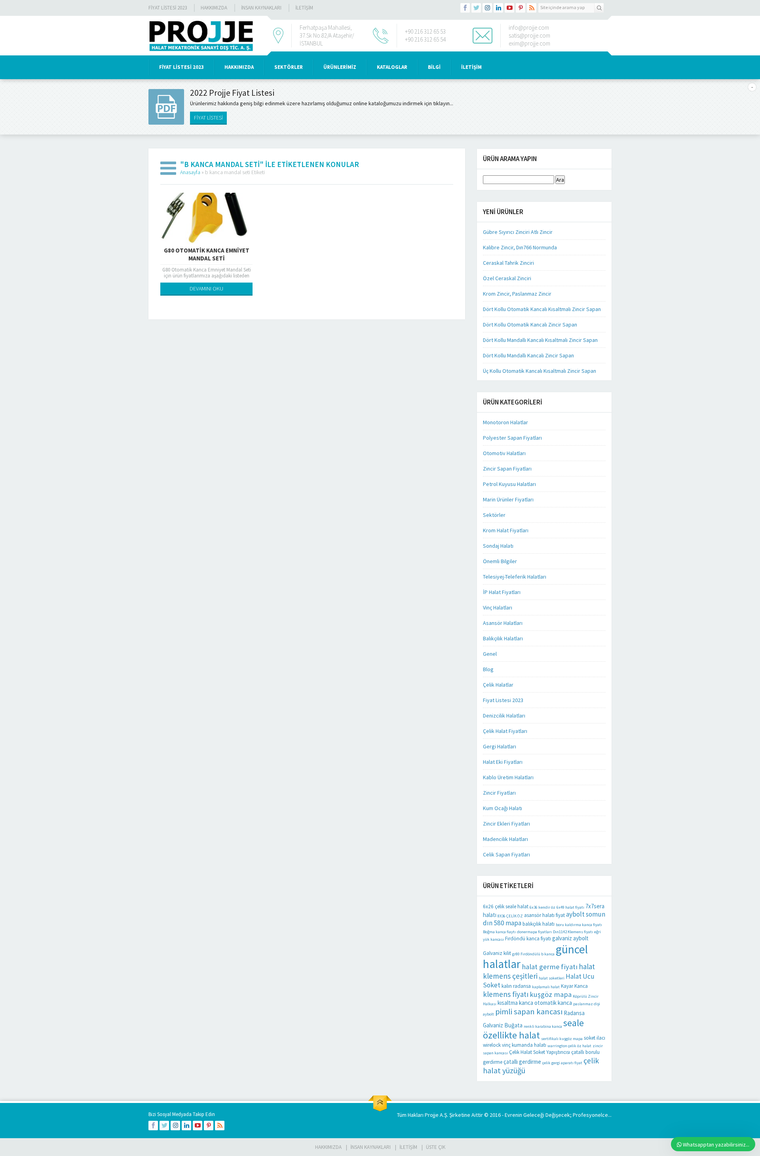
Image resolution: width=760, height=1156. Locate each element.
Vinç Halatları (497, 607)
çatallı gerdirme (522, 1061)
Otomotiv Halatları (504, 453)
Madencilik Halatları (505, 839)
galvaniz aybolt (570, 938)
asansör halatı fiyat (544, 915)
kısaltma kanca (515, 1002)
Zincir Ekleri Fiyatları (506, 823)
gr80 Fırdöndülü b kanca (533, 954)
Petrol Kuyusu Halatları (509, 484)
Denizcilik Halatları (504, 715)
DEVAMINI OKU (206, 288)
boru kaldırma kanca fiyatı (579, 924)
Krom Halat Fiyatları (505, 530)
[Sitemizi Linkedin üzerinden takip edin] (498, 8)
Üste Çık (435, 1147)
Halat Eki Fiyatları (502, 761)
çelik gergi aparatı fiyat (562, 1062)
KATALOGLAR (392, 67)
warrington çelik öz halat (569, 1045)
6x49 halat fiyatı (570, 907)
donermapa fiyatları (534, 931)
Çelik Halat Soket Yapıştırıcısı (539, 1052)
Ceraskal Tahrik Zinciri (508, 262)
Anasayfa (190, 172)
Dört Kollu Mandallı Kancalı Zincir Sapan (528, 355)
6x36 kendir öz (542, 907)
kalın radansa (516, 986)
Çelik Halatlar (498, 684)
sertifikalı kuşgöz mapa (562, 1038)
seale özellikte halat (533, 1029)
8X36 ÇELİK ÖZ (510, 916)
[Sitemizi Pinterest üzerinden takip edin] (520, 8)
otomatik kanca (553, 1002)
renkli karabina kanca (543, 1026)
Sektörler (494, 514)
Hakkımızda (214, 7)
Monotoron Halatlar (505, 422)
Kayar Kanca (574, 986)
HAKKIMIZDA (239, 67)
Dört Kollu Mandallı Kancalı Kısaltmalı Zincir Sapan (540, 340)
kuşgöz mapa (551, 994)
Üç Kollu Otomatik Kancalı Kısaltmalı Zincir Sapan (539, 370)
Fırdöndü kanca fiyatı (528, 938)
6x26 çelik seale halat (505, 906)
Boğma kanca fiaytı (499, 931)
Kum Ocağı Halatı (502, 808)
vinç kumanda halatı (524, 1045)
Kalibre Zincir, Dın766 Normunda (520, 247)
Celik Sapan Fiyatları (506, 854)
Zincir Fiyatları (499, 792)
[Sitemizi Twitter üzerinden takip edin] (476, 8)
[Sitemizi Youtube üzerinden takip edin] (509, 8)
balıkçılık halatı (538, 924)
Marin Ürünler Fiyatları (508, 499)
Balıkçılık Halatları (503, 638)
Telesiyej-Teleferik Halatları (514, 576)
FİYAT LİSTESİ (208, 117)
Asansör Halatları (502, 622)
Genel (490, 653)
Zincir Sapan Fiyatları (507, 468)
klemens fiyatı (505, 994)
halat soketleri (551, 978)
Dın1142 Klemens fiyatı (573, 931)
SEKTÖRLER (288, 67)
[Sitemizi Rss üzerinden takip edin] (531, 8)
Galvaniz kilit (497, 953)
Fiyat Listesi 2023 (167, 7)
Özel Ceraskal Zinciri (507, 278)
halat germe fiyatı (550, 966)
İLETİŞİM (304, 7)
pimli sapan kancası (528, 1011)
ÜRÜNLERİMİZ (339, 67)
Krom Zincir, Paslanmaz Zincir (517, 293)
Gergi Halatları (499, 746)
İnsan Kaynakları (261, 7)
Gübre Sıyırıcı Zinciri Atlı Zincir (518, 231)
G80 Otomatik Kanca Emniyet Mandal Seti (206, 254)
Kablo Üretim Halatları (508, 777)
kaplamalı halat (546, 986)
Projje (432, 1114)
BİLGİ (434, 67)
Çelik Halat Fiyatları (505, 731)
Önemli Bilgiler (500, 561)
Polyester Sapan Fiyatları (512, 437)
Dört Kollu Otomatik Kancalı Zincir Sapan (530, 324)
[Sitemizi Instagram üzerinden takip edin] (487, 8)
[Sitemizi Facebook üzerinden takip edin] (465, 8)
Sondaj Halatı (498, 545)
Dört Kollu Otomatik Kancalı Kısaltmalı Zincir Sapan (542, 309)
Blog (488, 669)
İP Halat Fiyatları (502, 592)
